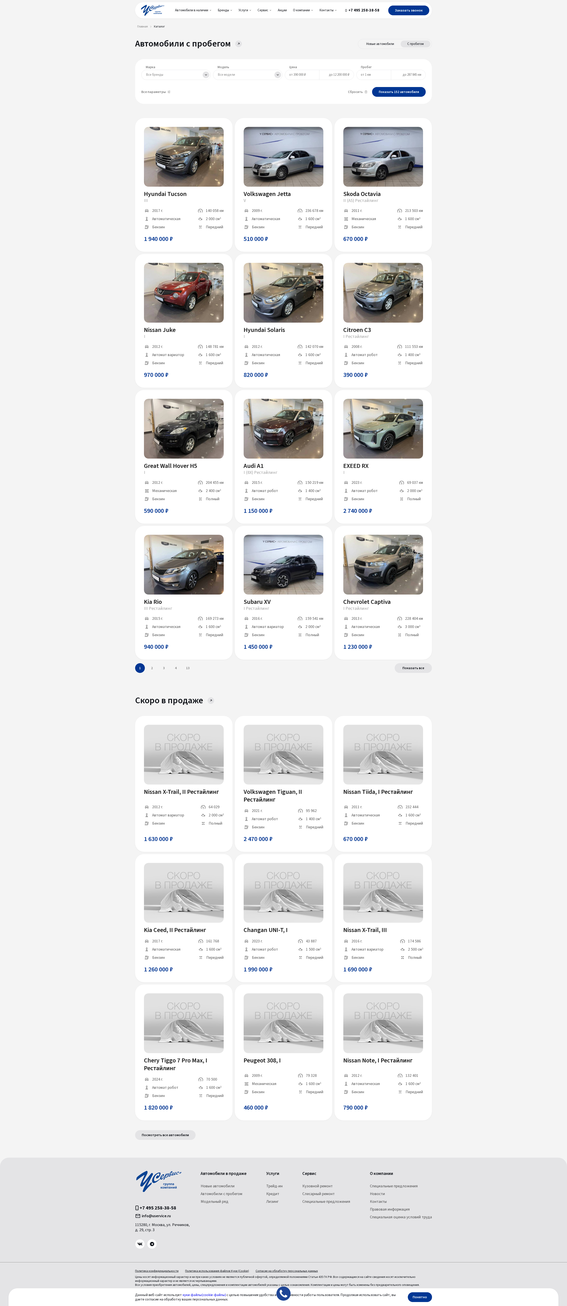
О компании (381, 1173)
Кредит (272, 1193)
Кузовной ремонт (317, 1186)
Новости (377, 1193)
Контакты (378, 1201)
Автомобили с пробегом (221, 1193)
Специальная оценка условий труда (401, 1217)
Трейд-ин (274, 1186)
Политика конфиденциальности (157, 1271)
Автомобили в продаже (224, 1173)
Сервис (309, 1173)
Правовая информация (390, 1209)
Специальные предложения (326, 1201)
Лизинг (272, 1201)
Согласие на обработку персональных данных (287, 1271)
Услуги (272, 1173)
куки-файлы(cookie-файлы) (204, 1294)
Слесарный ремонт (318, 1193)
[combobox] (176, 75)
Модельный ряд (214, 1201)
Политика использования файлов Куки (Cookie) (217, 1271)
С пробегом (415, 44)
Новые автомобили (380, 44)
